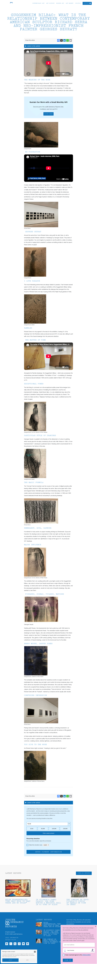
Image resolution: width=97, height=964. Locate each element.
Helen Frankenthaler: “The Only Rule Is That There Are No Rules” (17, 901)
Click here (48, 114)
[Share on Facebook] (58, 40)
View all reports (84, 873)
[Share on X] (61, 40)
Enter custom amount (48, 833)
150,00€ (65, 828)
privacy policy (86, 954)
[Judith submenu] (80, 3)
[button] (35, 951)
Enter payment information (48, 852)
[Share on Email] (70, 40)
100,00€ (54, 828)
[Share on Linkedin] (64, 40)
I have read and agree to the (78, 954)
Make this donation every (36, 845)
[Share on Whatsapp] (67, 40)
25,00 (31, 828)
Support (86, 3)
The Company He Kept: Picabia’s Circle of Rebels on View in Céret (77, 902)
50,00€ (43, 828)
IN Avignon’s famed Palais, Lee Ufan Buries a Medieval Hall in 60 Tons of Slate (48, 902)
